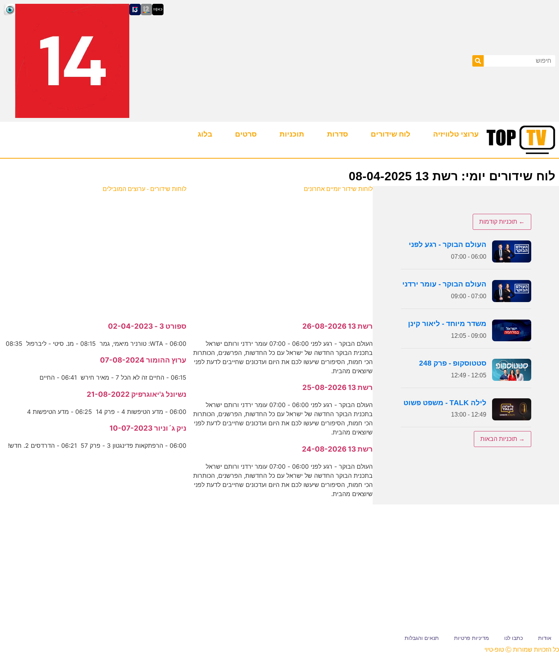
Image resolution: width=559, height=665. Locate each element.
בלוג (205, 134)
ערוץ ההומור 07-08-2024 (143, 360)
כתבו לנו (513, 638)
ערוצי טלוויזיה (456, 134)
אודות (544, 638)
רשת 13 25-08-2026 (337, 387)
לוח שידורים (390, 134)
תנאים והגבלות (422, 638)
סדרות (337, 134)
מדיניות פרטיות (471, 638)
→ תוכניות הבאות (502, 439)
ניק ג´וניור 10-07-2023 (148, 428)
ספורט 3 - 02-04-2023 (147, 326)
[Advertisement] (279, 253)
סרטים (246, 134)
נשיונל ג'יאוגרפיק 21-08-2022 (136, 394)
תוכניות (292, 134)
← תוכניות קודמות (502, 221)
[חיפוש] (478, 61)
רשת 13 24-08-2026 (337, 449)
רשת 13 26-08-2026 (337, 326)
